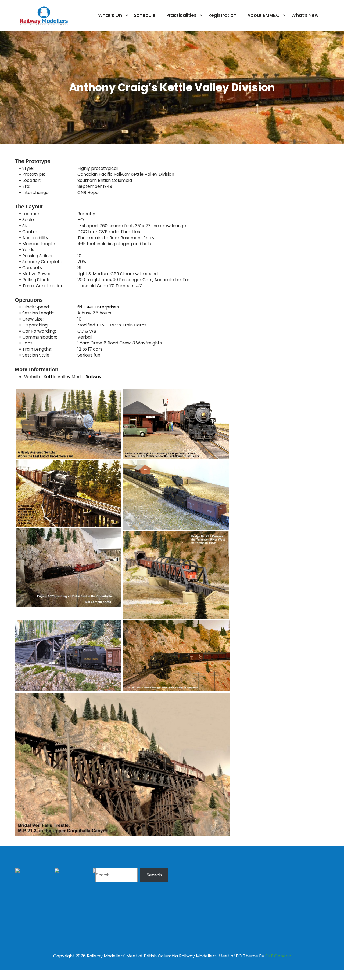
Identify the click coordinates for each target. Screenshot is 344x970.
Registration (222, 15)
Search (154, 875)
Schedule (145, 15)
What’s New (304, 15)
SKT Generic (278, 956)
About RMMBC (263, 15)
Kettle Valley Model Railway (72, 377)
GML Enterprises (101, 307)
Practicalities (181, 15)
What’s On (110, 15)
